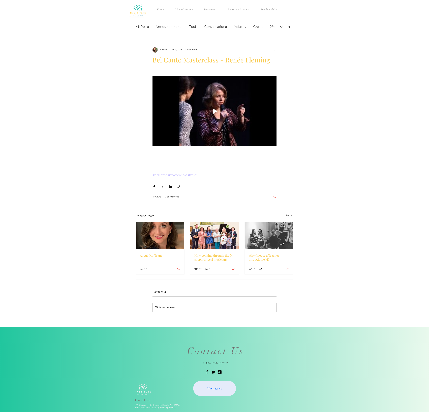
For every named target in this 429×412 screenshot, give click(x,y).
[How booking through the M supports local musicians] (214, 235)
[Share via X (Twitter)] (162, 186)
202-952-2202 (222, 363)
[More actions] (274, 50)
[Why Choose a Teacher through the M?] (269, 235)
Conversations (215, 27)
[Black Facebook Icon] (207, 372)
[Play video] (214, 111)
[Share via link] (178, 186)
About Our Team (151, 255)
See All (289, 216)
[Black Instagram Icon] (219, 372)
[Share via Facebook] (154, 186)
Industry (240, 27)
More (274, 27)
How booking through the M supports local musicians (213, 257)
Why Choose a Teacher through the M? (264, 257)
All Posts (142, 27)
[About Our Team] (160, 235)
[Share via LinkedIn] (170, 186)
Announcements (169, 27)
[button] (184, 9)
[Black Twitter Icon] (213, 372)
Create (258, 27)
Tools (193, 27)
